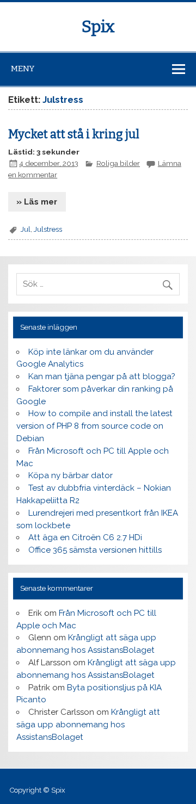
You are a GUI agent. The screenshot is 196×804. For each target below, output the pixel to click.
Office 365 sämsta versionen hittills (95, 550)
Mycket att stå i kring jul (73, 134)
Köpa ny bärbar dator (70, 475)
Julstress (48, 229)
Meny (22, 68)
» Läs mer (36, 202)
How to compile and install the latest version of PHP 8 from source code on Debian (94, 426)
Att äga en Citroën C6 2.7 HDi (85, 537)
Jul (25, 229)
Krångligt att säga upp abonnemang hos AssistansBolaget (88, 724)
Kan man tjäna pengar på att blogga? (101, 376)
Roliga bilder (118, 163)
